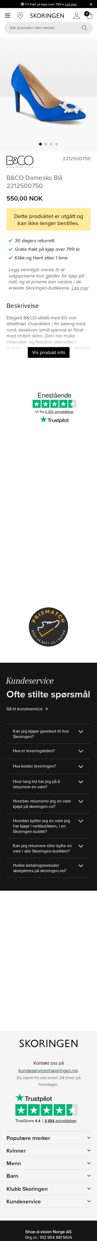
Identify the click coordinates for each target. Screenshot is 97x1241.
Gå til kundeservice (24, 709)
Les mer (71, 4)
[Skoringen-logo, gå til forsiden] (47, 15)
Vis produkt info (48, 352)
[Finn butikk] (20, 15)
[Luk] (91, 4)
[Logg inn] (76, 15)
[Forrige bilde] (10, 95)
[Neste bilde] (86, 95)
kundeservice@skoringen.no (48, 1070)
